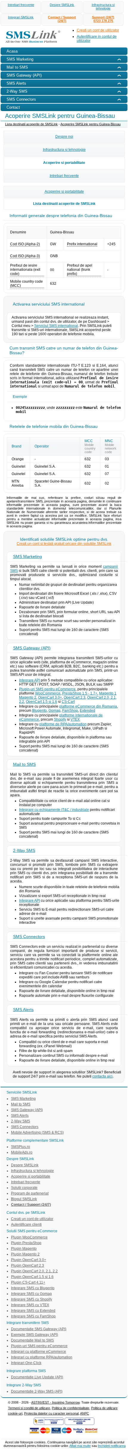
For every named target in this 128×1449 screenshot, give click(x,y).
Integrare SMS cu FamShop (33, 1316)
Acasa (12, 51)
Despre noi (64, 137)
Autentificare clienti (26, 1224)
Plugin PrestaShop (26, 1243)
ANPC (84, 1413)
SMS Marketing (27, 556)
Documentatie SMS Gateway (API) (38, 1329)
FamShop (70, 710)
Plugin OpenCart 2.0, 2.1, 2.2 (34, 1271)
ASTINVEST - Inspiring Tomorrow (55, 1402)
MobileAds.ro (21, 1152)
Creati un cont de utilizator (98, 30)
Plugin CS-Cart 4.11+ (28, 1282)
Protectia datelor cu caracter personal (51, 1413)
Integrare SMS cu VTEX (30, 1305)
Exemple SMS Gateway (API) (34, 1334)
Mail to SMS (24, 764)
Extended (87, 710)
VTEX (75, 719)
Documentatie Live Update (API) (37, 1377)
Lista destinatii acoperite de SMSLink (31, 124)
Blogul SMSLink (24, 1199)
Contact (13, 107)
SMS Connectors (29, 936)
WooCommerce (47, 693)
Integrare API (29, 680)
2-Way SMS (24, 850)
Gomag (54, 710)
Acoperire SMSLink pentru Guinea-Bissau (90, 124)
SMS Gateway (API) (32, 648)
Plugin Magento (24, 1248)
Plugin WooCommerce (29, 1237)
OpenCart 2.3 (74, 697)
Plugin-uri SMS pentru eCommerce (47, 689)
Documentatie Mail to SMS (32, 1340)
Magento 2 (27, 697)
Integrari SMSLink (21, 17)
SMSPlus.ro (20, 1147)
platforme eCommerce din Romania (88, 706)
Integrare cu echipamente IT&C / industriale (54, 810)
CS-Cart (68, 702)
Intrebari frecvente (21, 5)
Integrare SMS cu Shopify (31, 1299)
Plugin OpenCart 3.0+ (28, 1260)
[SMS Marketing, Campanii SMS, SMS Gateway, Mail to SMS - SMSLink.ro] (31, 44)
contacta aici (102, 1076)
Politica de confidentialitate (70, 1408)
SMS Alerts (23, 1009)
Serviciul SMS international (56, 326)
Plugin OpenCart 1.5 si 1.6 (32, 1277)
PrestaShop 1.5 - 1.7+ (79, 693)
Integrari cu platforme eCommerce (38, 1351)
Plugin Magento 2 (25, 1254)
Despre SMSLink (62, 5)
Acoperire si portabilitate (64, 163)
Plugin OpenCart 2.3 (27, 1265)
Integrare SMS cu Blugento (32, 1288)
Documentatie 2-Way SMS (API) (37, 1391)
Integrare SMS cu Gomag (31, 1293)
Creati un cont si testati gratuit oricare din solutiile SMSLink (64, 544)
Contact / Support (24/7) (62, 19)
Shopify (60, 719)
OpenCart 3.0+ (50, 697)
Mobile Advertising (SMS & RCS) (37, 1132)
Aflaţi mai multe (80, 1446)
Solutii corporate (24, 1187)
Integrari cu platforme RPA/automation (41, 1357)
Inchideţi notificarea (112, 1446)
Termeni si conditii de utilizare (29, 1408)
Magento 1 (107, 693)
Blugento (39, 710)
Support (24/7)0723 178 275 (103, 19)
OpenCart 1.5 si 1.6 (41, 702)
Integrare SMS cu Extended (33, 1310)
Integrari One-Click (26, 1363)
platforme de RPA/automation (63, 724)
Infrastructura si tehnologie (103, 6)
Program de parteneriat (30, 1193)
